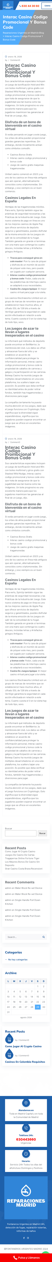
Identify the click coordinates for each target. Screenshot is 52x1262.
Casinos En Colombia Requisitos (25, 1061)
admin (8, 888)
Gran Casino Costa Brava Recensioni (23, 868)
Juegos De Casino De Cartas (20, 855)
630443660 (26, 1139)
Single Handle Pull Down (27, 910)
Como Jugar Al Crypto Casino (20, 851)
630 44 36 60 (30, 5)
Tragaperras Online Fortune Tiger (22, 858)
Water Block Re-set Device (28, 888)
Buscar (8, 828)
